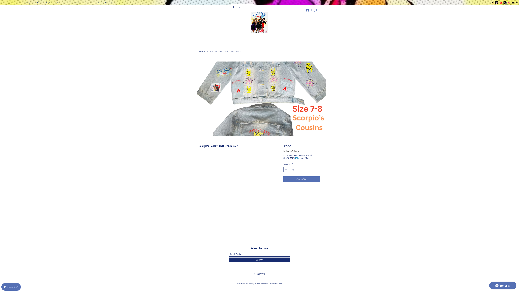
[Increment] (293, 169)
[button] (506, 3)
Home (202, 51)
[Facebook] (517, 2)
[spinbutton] (289, 169)
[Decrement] (285, 169)
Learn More (305, 158)
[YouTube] (513, 2)
